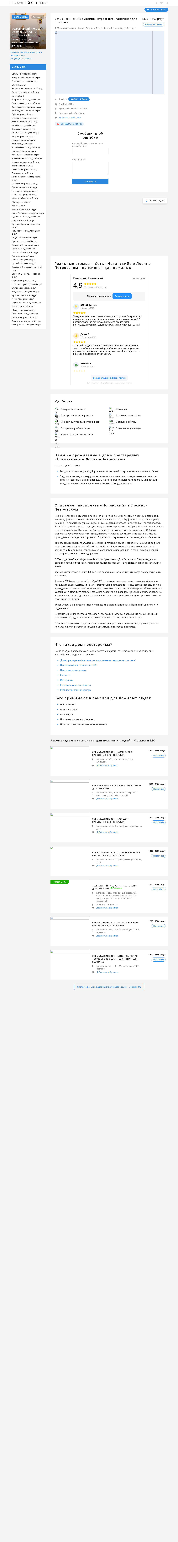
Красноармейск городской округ (27, 158)
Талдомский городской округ (25, 291)
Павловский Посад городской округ (26, 232)
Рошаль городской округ (23, 259)
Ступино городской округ (24, 288)
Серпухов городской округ (24, 280)
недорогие (118, 660)
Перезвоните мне (153, 24)
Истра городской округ (23, 136)
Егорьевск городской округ (25, 118)
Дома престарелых (70, 660)
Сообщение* (79, 160)
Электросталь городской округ (26, 324)
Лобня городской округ (23, 173)
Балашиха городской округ (24, 73)
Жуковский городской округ (25, 121)
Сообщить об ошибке (71, 123)
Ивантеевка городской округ (25, 132)
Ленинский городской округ (25, 169)
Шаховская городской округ (25, 313)
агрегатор (30, 2)
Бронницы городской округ (24, 81)
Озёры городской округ (23, 220)
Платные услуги (17, 55)
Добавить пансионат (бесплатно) (26, 52)
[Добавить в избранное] (70, 117)
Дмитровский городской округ (26, 103)
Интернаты (66, 680)
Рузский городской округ (23, 263)
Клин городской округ (22, 143)
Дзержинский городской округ (26, 99)
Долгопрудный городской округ (27, 107)
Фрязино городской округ (24, 295)
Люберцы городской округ (24, 194)
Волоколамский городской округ (27, 88)
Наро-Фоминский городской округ (28, 213)
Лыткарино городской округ (25, 191)
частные (86, 660)
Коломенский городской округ (26, 147)
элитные (130, 660)
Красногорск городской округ (26, 162)
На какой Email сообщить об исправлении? (87, 144)
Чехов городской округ (23, 306)
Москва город (18, 205)
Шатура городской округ (23, 310)
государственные (101, 660)
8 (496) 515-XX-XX (79, 99)
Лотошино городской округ (25, 183)
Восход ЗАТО (18, 96)
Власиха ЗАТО (18, 84)
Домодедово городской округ (26, 110)
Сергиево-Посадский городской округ (27, 268)
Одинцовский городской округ (26, 216)
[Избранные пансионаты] (162, 3)
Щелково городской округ (24, 317)
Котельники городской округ (25, 154)
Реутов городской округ (23, 256)
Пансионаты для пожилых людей (78, 665)
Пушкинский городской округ (25, 245)
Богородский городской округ (26, 77)
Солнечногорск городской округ (27, 284)
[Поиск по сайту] (167, 3)
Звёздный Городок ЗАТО (23, 129)
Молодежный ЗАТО (21, 202)
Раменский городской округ (25, 252)
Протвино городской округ (24, 241)
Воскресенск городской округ (26, 92)
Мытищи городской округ (24, 209)
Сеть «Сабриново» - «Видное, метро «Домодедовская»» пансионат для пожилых (115, 959)
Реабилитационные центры (75, 689)
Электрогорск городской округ (26, 321)
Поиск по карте (157, 9)
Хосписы (64, 675)
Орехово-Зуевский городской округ (26, 225)
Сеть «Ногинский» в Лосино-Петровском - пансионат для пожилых (109, 383)
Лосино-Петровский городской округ (26, 178)
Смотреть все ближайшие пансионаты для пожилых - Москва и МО (109, 987)
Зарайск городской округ (23, 125)
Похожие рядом (156, 200)
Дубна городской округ (23, 114)
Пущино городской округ (23, 248)
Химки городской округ (23, 299)
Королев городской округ (24, 151)
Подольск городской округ (24, 237)
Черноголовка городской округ (26, 302)
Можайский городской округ (25, 198)
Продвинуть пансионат (21, 58)
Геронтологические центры (75, 685)
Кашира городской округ (23, 140)
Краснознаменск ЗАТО (22, 165)
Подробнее (158, 755)
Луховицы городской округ (24, 187)
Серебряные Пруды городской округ (26, 275)
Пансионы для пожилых (73, 670)
